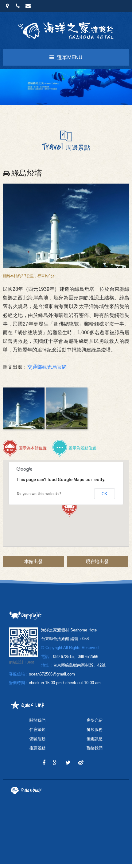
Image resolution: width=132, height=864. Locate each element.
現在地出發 (97, 561)
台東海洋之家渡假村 (66, 30)
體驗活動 (37, 738)
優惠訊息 (95, 738)
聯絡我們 (95, 748)
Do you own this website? (39, 494)
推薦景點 (37, 748)
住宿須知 (37, 729)
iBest (29, 662)
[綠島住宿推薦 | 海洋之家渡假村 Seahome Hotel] (68, 763)
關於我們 (37, 720)
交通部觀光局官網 (47, 367)
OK (104, 493)
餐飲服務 (95, 729)
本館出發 (33, 561)
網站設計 (16, 662)
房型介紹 (95, 720)
